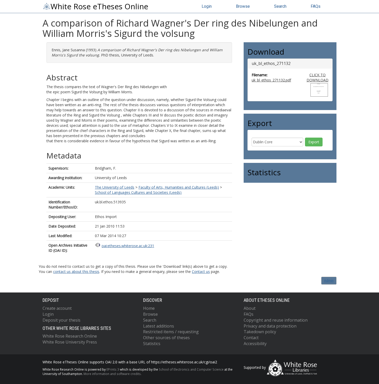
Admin (329, 280)
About (250, 308)
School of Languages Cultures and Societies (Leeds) (138, 192)
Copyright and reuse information (276, 320)
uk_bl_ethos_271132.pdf (271, 80)
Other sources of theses (166, 337)
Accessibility (255, 343)
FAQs (315, 6)
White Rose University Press (70, 342)
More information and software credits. (113, 374)
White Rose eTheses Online (99, 6)
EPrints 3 (112, 369)
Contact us (201, 271)
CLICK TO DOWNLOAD (317, 77)
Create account (57, 308)
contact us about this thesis (76, 271)
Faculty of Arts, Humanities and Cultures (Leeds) (178, 187)
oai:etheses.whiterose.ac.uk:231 (128, 245)
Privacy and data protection (270, 326)
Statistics (151, 343)
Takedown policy (260, 332)
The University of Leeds (114, 187)
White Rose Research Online (70, 336)
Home (149, 308)
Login (207, 6)
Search (280, 6)
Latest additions (158, 326)
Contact (251, 337)
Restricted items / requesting (171, 332)
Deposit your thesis (61, 320)
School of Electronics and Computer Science (191, 369)
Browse (243, 6)
